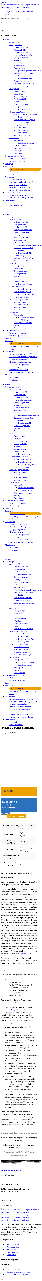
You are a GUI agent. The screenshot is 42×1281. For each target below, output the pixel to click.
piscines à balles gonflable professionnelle (17, 1010)
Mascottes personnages (23, 135)
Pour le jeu (18, 151)
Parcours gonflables (21, 63)
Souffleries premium (26, 143)
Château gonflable (21, 47)
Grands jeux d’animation (18, 112)
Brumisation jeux (20, 96)
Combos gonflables (21, 53)
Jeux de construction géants (24, 120)
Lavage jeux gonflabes (18, 185)
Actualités (5, 14)
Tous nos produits (12, 42)
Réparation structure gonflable (21, 180)
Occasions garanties (17, 161)
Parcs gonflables (20, 50)
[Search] (28, 19)
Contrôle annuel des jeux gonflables (23, 182)
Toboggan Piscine (20, 107)
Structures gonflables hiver (24, 84)
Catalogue (9, 164)
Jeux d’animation (20, 76)
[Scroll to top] (2, 1279)
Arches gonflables (21, 86)
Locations (9, 166)
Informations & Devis (11, 1170)
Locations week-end (17, 169)
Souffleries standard (25, 146)
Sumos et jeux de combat (23, 73)
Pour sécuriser (19, 153)
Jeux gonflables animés (23, 55)
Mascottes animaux (21, 127)
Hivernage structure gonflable (20, 187)
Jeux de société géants (22, 117)
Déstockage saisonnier (18, 159)
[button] (2, 31)
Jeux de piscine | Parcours (23, 109)
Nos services (10, 177)
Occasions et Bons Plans (14, 156)
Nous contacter (27, 12)
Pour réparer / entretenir (23, 148)
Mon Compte (10, 200)
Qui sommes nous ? (12, 192)
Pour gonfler (18, 140)
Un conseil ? (5, 813)
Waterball (17, 102)
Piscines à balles (20, 68)
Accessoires (14, 138)
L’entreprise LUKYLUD (18, 195)
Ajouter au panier (16, 816)
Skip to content (6, 2)
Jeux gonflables (15, 45)
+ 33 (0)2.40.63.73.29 (11, 12)
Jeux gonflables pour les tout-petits (27, 71)
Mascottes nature (20, 133)
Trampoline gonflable (22, 81)
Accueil (8, 40)
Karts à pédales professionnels (25, 115)
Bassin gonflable (20, 99)
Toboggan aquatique (21, 91)
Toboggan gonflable (21, 58)
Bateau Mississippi (21, 104)
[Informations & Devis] (1, 1166)
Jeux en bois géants (21, 122)
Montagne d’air (20, 60)
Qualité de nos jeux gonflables (21, 198)
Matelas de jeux (20, 65)
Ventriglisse (18, 94)
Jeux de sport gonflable (23, 78)
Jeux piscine (14, 89)
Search (3, 19)
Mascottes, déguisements (19, 125)
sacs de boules (26, 954)
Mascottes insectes (21, 130)
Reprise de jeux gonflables (19, 190)
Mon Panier (13, 203)
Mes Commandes (16, 205)
